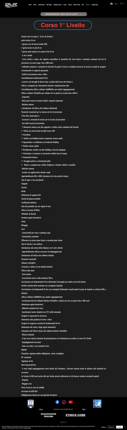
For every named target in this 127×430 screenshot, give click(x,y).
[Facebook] (57, 402)
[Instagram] (64, 402)
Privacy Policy (27, 428)
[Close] (125, 427)
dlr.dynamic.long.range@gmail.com (63, 409)
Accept (119, 427)
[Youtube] (70, 402)
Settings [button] (103, 427)
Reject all (111, 427)
